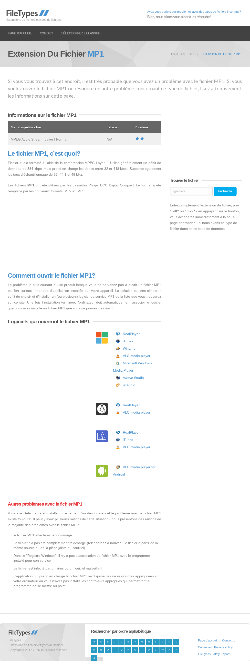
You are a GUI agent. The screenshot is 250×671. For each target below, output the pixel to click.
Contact (46, 33)
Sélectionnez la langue (80, 33)
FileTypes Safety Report (213, 654)
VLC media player (136, 356)
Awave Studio (133, 378)
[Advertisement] (84, 233)
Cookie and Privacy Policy (215, 647)
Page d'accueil (19, 33)
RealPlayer (131, 334)
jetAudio (129, 385)
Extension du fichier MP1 (221, 54)
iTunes (128, 341)
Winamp (129, 348)
